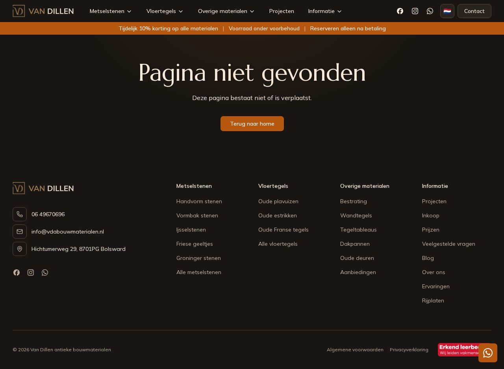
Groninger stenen (198, 257)
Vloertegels (161, 11)
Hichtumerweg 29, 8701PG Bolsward (79, 248)
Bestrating (353, 201)
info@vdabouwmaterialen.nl (68, 231)
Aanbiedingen (358, 272)
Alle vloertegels (278, 243)
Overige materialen (222, 11)
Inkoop (430, 215)
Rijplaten (433, 300)
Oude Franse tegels (283, 229)
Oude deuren (357, 257)
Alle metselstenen (198, 272)
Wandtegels (356, 215)
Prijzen (430, 229)
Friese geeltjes (194, 243)
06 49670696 (48, 214)
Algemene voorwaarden (355, 349)
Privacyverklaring (409, 349)
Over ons (433, 272)
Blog (428, 257)
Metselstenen (107, 11)
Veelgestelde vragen (448, 243)
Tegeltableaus (358, 229)
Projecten (281, 11)
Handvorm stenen (199, 201)
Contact (474, 11)
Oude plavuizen (278, 201)
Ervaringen (436, 286)
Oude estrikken (277, 215)
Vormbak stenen (197, 215)
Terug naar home (252, 123)
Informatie (321, 11)
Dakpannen (355, 243)
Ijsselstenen (191, 229)
